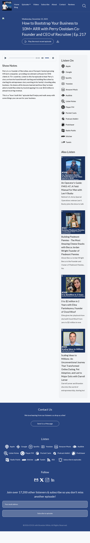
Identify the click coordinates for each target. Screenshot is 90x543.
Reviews (71, 4)
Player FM (70, 107)
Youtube (69, 84)
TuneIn (68, 142)
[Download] (57, 41)
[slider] (21, 58)
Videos (36, 4)
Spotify (69, 78)
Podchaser (70, 124)
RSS (53, 459)
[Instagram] (47, 480)
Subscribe (45, 4)
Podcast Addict (72, 119)
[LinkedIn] (53, 480)
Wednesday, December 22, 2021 (35, 19)
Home (16, 4)
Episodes (25, 4)
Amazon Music (72, 89)
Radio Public (71, 130)
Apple (68, 66)
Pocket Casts (71, 113)
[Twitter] (42, 480)
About (54, 4)
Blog (16, 7)
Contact (62, 4)
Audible (69, 95)
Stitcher (69, 136)
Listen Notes (71, 101)
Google (69, 72)
